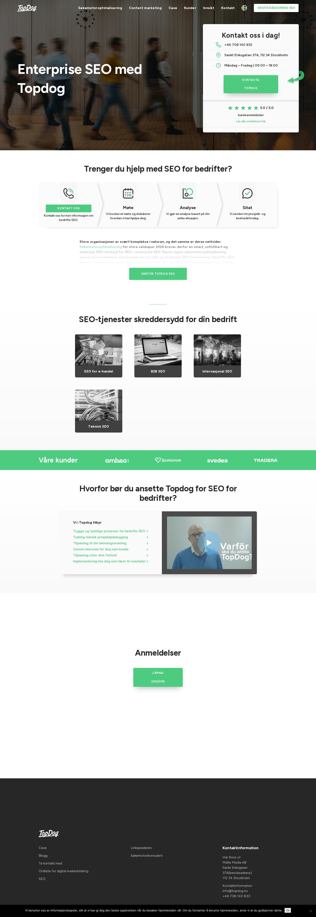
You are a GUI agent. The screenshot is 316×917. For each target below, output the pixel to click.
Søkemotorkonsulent (147, 855)
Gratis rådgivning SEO (276, 7)
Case (173, 8)
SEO (42, 879)
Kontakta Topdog (250, 84)
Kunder (190, 8)
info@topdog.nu (235, 891)
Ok (288, 910)
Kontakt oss (68, 208)
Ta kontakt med (50, 863)
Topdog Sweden (244, 8)
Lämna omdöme (158, 677)
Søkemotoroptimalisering (100, 8)
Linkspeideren (141, 848)
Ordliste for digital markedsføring (63, 871)
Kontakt (228, 8)
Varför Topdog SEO (158, 273)
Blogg (43, 855)
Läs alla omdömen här (251, 121)
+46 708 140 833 (238, 45)
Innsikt (208, 8)
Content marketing (145, 8)
